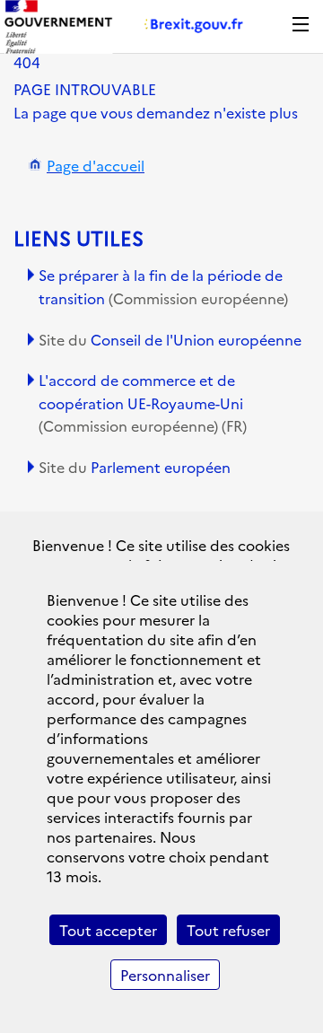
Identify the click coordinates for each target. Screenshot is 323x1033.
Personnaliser (165, 975)
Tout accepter (108, 930)
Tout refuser (228, 930)
